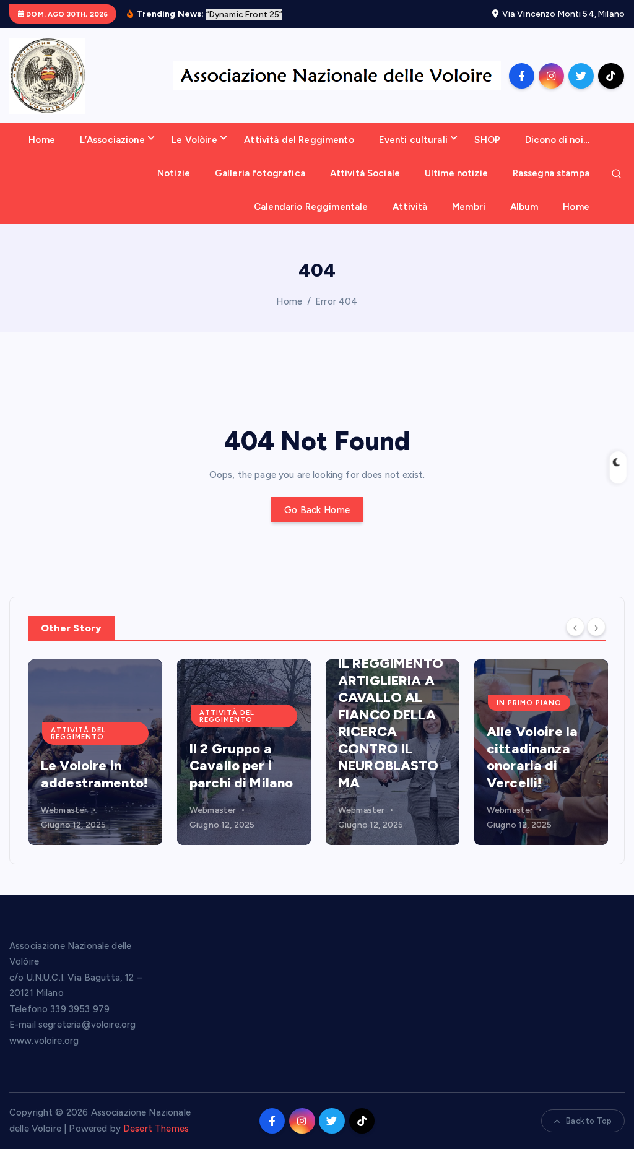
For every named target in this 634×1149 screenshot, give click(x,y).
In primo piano (529, 702)
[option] (95, 752)
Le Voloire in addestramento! (94, 774)
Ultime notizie (456, 173)
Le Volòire (194, 139)
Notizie (173, 173)
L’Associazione (112, 139)
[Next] (596, 627)
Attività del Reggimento (299, 139)
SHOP (487, 139)
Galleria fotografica (260, 173)
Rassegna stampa (551, 173)
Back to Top (589, 1120)
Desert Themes (156, 1128)
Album (524, 206)
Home (41, 139)
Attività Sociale (365, 173)
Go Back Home (317, 510)
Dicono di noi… (557, 139)
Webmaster (64, 810)
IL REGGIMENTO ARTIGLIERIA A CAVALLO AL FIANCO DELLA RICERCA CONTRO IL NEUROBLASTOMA (390, 723)
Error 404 (336, 301)
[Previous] (575, 627)
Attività (410, 206)
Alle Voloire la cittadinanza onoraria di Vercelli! (532, 757)
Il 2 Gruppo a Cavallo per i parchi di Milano (241, 765)
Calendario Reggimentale (311, 206)
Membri (468, 206)
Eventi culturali (413, 139)
